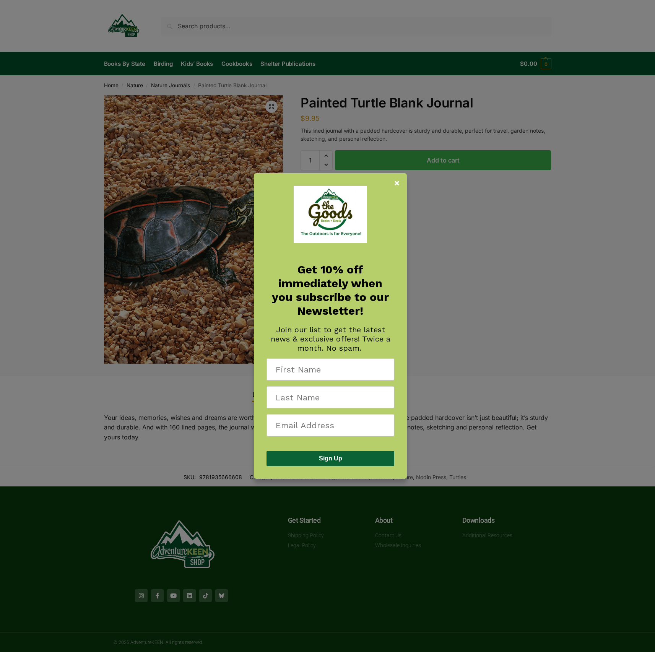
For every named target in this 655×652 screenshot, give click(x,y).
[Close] (397, 183)
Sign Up (330, 458)
